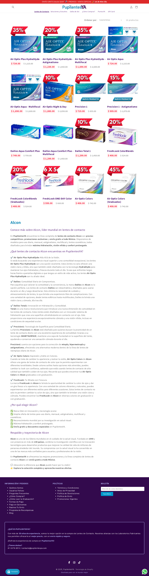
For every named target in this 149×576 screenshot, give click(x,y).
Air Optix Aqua (115, 59)
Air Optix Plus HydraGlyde (25, 59)
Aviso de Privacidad (66, 491)
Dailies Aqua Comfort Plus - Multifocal (58, 152)
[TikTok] (79, 563)
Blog (11, 513)
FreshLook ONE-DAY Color (57, 198)
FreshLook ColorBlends (120, 151)
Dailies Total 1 (83, 151)
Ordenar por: (90, 20)
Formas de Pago (16, 502)
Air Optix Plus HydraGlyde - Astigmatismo (58, 60)
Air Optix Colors (84, 198)
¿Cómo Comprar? (17, 496)
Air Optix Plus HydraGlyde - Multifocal (90, 60)
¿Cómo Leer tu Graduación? (21, 499)
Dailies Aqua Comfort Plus (25, 151)
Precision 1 (81, 106)
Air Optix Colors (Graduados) (116, 200)
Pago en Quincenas (17, 505)
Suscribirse (107, 494)
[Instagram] (74, 563)
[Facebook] (69, 563)
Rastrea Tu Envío (16, 507)
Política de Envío (64, 496)
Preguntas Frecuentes (19, 493)
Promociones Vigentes (67, 499)
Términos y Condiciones (68, 488)
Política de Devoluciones (68, 493)
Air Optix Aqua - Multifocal (25, 106)
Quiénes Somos (16, 488)
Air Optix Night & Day (55, 106)
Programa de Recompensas (21, 510)
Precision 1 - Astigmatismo (122, 106)
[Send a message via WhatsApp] (144, 571)
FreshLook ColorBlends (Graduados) (23, 200)
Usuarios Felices (16, 491)
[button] (13, 7)
